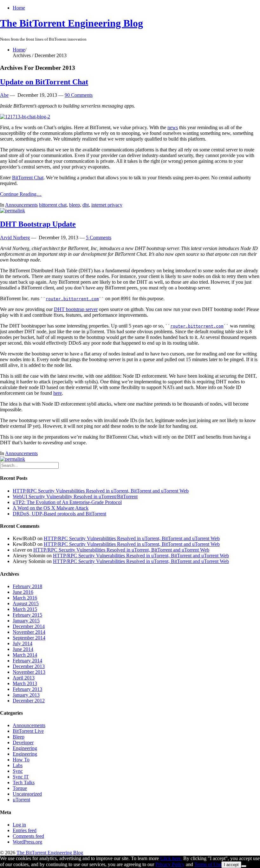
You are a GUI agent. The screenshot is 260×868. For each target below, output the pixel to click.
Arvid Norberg (15, 237)
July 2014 (22, 643)
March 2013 (25, 683)
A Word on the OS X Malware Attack (50, 508)
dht (85, 205)
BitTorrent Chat (27, 177)
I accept (231, 864)
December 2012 (29, 700)
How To (21, 759)
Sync (18, 771)
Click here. (171, 858)
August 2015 (26, 603)
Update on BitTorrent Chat (44, 82)
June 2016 (23, 592)
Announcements (21, 205)
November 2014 (29, 632)
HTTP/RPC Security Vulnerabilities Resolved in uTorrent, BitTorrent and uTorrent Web (101, 491)
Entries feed (24, 830)
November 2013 (29, 672)
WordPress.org (27, 842)
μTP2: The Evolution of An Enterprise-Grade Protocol (67, 502)
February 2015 (27, 615)
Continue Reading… (21, 194)
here (57, 393)
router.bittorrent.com (72, 298)
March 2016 (25, 597)
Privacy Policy (170, 864)
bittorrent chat (53, 205)
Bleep (18, 736)
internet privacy (106, 205)
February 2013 (27, 689)
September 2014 (29, 637)
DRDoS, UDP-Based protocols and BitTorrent (59, 513)
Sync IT (21, 776)
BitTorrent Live (28, 731)
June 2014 (23, 649)
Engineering (25, 748)
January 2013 (26, 695)
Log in (19, 824)
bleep (74, 205)
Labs (18, 765)
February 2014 (27, 660)
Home (19, 7)
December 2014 (29, 626)
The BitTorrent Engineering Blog (71, 23)
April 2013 (24, 677)
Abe (4, 95)
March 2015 (25, 609)
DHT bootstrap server (76, 309)
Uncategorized (27, 794)
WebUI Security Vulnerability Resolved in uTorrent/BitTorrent (75, 496)
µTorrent (21, 799)
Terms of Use (207, 864)
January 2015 (26, 620)
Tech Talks (24, 782)
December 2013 (29, 666)
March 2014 (25, 655)
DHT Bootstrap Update (38, 224)
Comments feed (28, 836)
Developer (23, 742)
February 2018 (27, 586)
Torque (20, 788)
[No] (243, 866)
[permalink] (12, 210)
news (172, 127)
